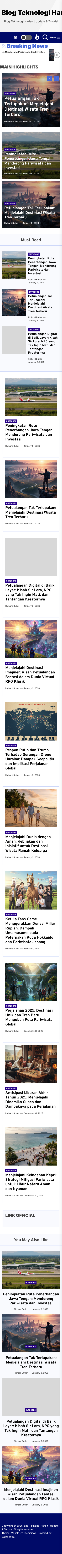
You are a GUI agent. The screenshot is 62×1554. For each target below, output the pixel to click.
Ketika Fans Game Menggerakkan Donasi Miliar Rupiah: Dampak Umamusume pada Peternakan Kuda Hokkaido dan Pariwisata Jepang (30, 931)
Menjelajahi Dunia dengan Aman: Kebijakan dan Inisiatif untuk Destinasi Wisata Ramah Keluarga (28, 844)
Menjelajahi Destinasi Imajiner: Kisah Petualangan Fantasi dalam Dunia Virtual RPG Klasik (30, 675)
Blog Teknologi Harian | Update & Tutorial (31, 12)
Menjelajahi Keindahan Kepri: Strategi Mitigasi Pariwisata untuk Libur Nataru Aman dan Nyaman (30, 1182)
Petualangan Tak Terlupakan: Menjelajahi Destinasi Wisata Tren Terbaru (28, 107)
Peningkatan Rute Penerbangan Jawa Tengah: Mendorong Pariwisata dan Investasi (28, 161)
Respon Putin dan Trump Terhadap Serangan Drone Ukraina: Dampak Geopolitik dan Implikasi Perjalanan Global (29, 759)
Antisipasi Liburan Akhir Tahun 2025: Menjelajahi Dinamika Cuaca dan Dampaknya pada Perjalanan (30, 1100)
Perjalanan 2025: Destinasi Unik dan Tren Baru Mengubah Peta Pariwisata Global (29, 1017)
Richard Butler (11, 121)
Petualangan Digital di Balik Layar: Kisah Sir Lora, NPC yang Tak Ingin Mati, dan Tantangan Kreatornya (43, 343)
